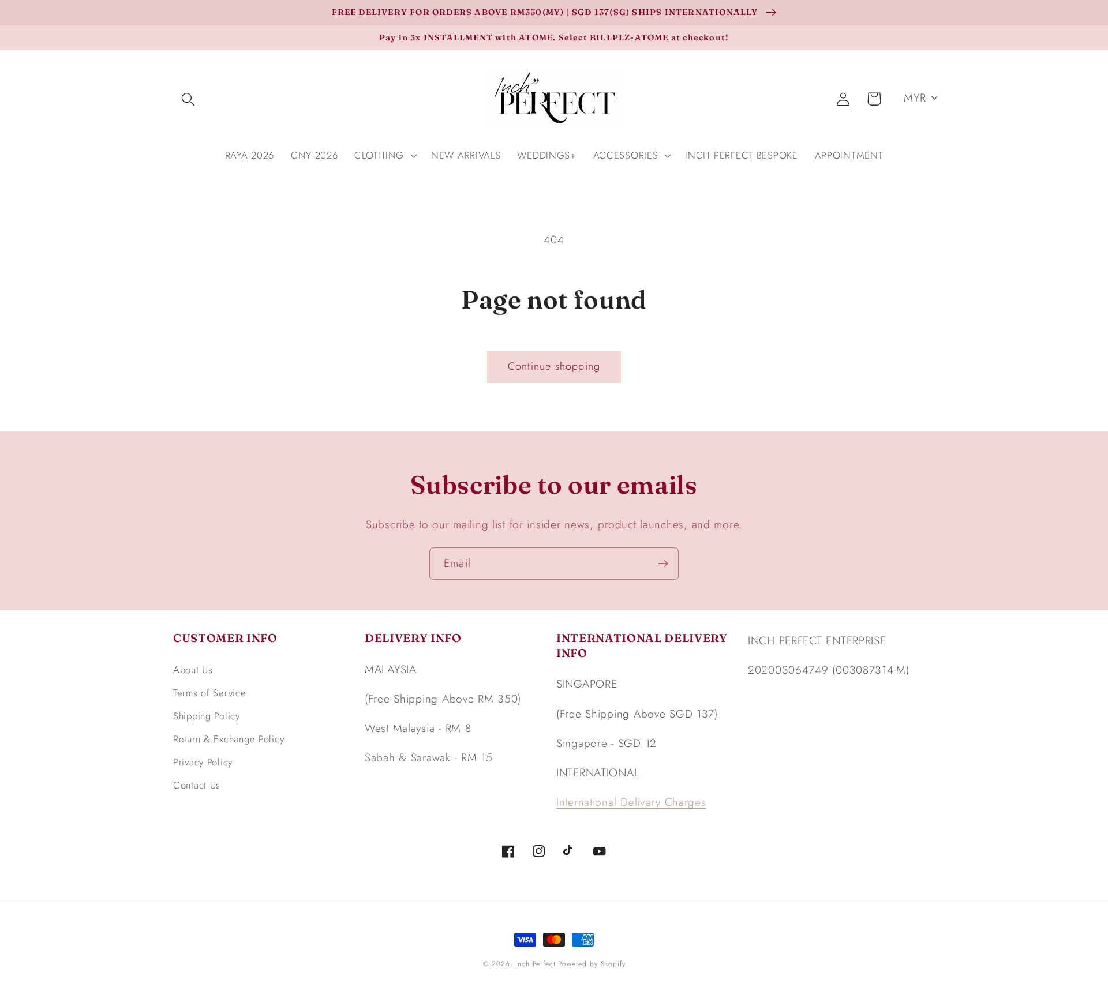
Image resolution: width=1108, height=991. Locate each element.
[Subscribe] (662, 563)
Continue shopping (554, 366)
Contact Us (196, 785)
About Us (193, 670)
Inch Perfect (535, 964)
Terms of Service (209, 693)
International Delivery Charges (631, 802)
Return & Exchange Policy (228, 739)
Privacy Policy (203, 762)
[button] (188, 99)
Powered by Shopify (591, 964)
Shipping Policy (206, 716)
